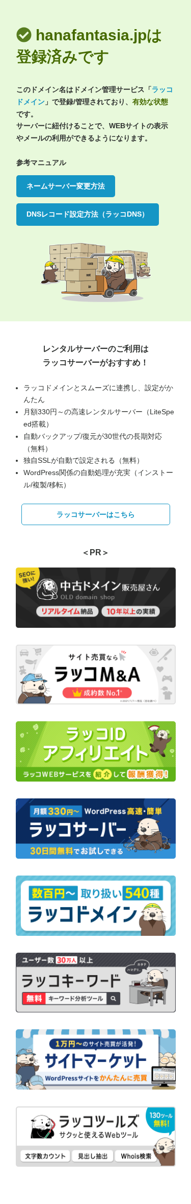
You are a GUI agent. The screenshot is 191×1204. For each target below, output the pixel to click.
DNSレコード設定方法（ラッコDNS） (87, 214)
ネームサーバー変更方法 (65, 186)
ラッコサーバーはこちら (96, 514)
